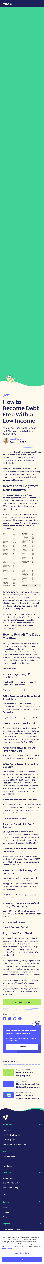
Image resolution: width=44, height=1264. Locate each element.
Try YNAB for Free (22, 1002)
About (5, 1208)
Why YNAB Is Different (11, 1135)
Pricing (5, 1194)
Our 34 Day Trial (9, 1140)
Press (5, 1217)
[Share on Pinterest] (15, 1019)
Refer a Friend (8, 1178)
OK (22, 1259)
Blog (4, 1161)
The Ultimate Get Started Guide (14, 1144)
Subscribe (22, 1047)
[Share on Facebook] (5, 1019)
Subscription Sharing (10, 1188)
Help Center (7, 1166)
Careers (6, 1212)
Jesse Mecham (16, 439)
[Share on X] (10, 1019)
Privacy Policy (7, 1248)
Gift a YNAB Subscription (12, 1183)
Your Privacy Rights (22, 1253)
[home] (7, 3)
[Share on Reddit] (20, 1019)
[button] (38, 3)
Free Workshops (9, 1157)
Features (6, 1130)
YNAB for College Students (13, 1229)
